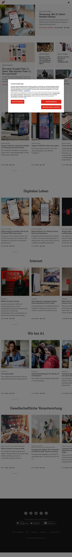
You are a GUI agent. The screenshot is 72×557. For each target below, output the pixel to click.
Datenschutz (27, 90)
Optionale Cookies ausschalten (51, 107)
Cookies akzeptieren (51, 101)
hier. (25, 97)
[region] (36, 95)
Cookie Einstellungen (17, 101)
